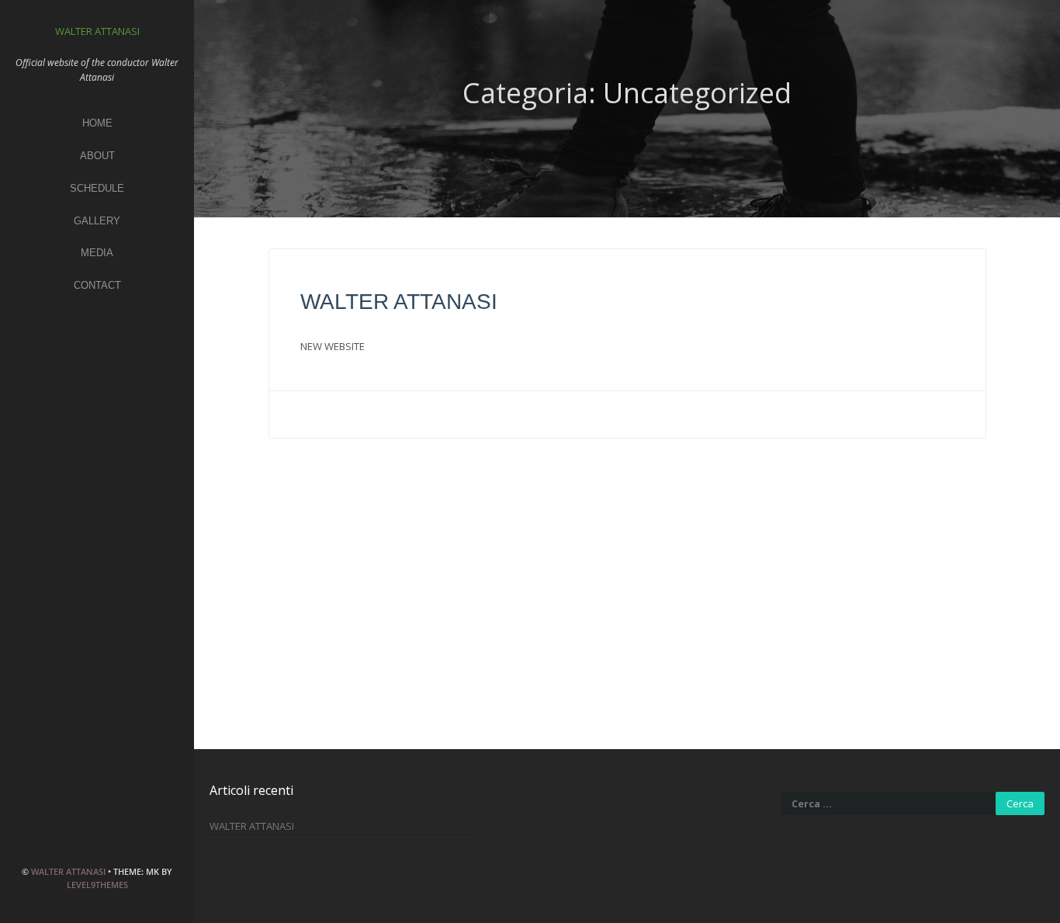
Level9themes (97, 884)
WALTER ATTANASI (68, 871)
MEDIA (97, 253)
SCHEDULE (97, 188)
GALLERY (97, 221)
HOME (97, 123)
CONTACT (97, 285)
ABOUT (97, 155)
